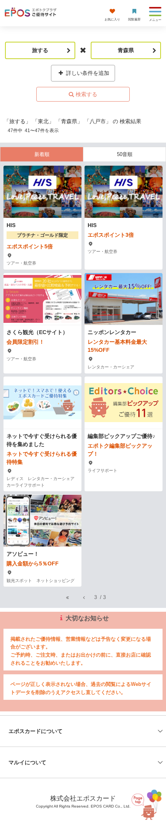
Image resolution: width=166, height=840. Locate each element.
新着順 (41, 154)
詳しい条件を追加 (86, 73)
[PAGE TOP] (145, 805)
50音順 (124, 154)
